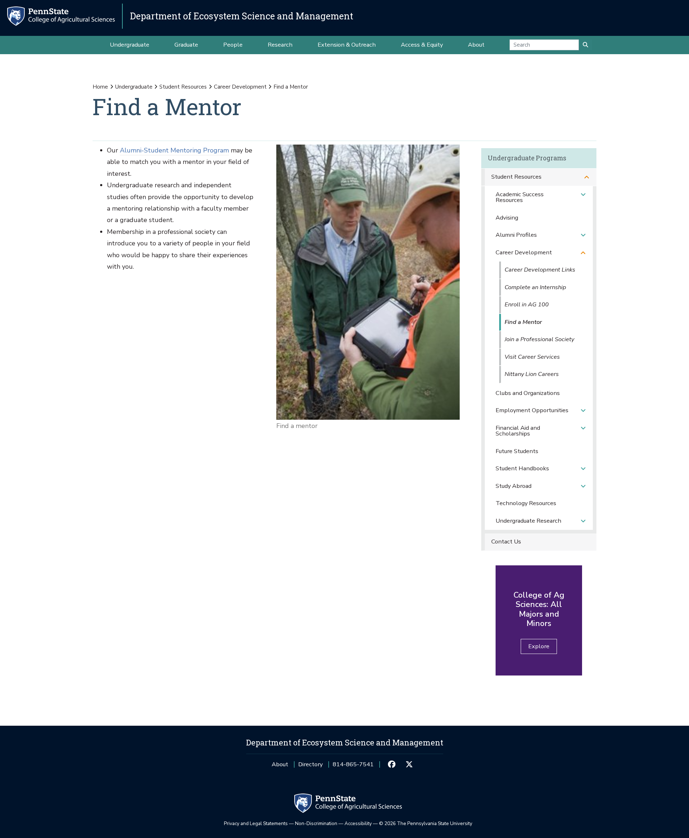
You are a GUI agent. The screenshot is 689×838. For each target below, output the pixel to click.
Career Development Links (540, 269)
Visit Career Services (532, 357)
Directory (310, 764)
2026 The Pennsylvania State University (425, 823)
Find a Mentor (523, 322)
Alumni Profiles (516, 235)
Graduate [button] (186, 45)
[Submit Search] (585, 44)
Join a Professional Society (539, 339)
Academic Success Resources (520, 197)
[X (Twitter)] (409, 764)
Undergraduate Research (528, 521)
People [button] (233, 45)
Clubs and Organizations (528, 393)
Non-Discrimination (316, 823)
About (280, 764)
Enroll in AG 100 (527, 304)
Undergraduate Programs (527, 158)
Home (100, 86)
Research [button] (280, 45)
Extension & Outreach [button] (347, 45)
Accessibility (358, 823)
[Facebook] (392, 764)
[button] (586, 177)
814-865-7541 (353, 766)
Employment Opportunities (532, 410)
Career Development (240, 86)
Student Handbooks (522, 468)
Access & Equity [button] (422, 45)
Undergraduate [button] (129, 45)
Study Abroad (513, 486)
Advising (507, 217)
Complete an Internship (535, 287)
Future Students (517, 451)
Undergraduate (134, 86)
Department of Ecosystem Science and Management (241, 16)
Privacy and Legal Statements (256, 823)
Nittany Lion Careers (532, 374)
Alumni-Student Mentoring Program (174, 150)
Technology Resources (526, 503)
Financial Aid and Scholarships (518, 431)
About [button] (476, 45)
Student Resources (183, 86)
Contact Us (506, 541)
